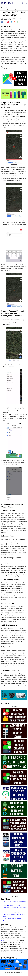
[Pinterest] (8, 22)
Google (3, 18)
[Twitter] (5, 22)
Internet (8, 18)
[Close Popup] (27, 960)
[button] (26, 3)
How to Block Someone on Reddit (11, 912)
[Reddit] (14, 22)
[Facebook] (2, 22)
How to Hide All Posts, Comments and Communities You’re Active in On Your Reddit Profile (14, 908)
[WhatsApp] (17, 22)
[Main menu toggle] (22, 3)
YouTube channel (5, 940)
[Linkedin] (11, 22)
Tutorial (12, 18)
